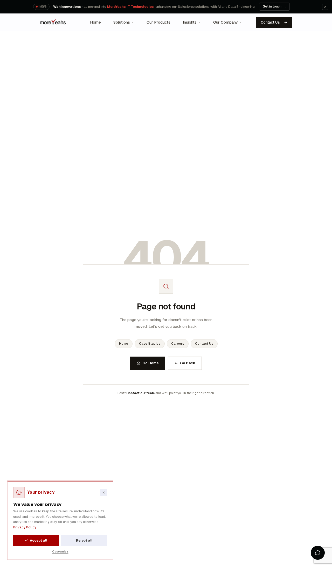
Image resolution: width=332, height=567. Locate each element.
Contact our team (140, 393)
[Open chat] (318, 553)
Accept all (38, 540)
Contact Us (274, 22)
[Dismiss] (325, 7)
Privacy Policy (24, 527)
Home (123, 344)
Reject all (84, 540)
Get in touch (274, 6)
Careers (177, 344)
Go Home (150, 363)
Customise (60, 551)
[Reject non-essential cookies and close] (103, 492)
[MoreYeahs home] (53, 22)
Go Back (187, 363)
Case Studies (149, 344)
